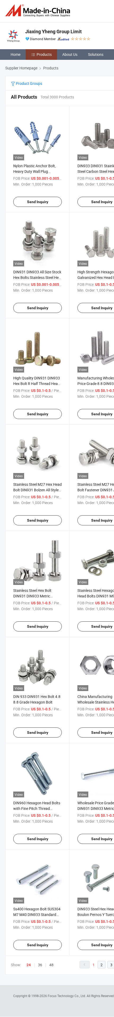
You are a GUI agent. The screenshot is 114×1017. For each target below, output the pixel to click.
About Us (69, 54)
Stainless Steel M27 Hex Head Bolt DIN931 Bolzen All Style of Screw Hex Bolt (37, 490)
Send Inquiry (37, 202)
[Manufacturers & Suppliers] (38, 10)
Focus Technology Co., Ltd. (67, 996)
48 (51, 964)
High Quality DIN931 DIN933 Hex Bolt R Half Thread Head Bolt (36, 383)
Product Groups (28, 83)
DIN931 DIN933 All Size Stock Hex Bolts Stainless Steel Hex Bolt (37, 277)
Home (15, 54)
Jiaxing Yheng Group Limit (53, 31)
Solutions (95, 54)
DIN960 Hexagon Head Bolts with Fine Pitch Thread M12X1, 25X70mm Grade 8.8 (37, 808)
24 (29, 965)
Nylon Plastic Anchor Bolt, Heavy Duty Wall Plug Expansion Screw (34, 171)
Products (44, 54)
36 (40, 964)
